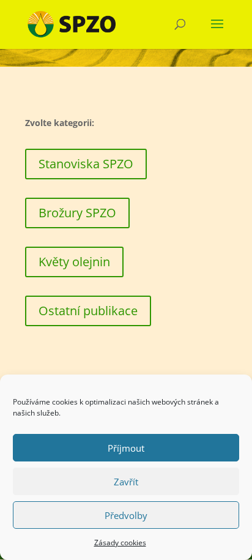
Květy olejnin (74, 261)
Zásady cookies (120, 542)
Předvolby (126, 515)
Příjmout (126, 448)
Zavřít (126, 482)
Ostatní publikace (88, 310)
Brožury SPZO (77, 212)
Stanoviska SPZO (86, 163)
